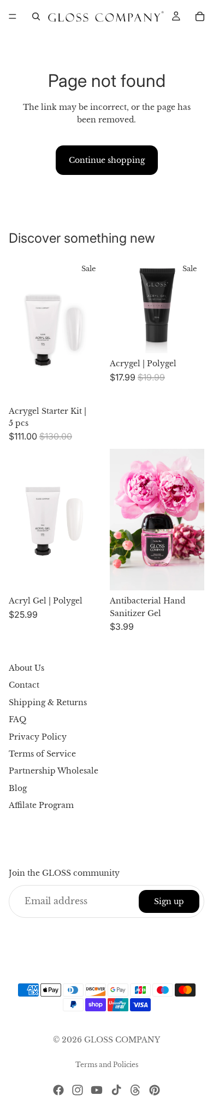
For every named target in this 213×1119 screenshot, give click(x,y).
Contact (24, 685)
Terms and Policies (106, 1065)
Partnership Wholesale (53, 771)
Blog (18, 788)
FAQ (17, 719)
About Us (26, 668)
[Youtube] (96, 1090)
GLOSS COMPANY (122, 1040)
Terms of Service (42, 754)
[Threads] (135, 1090)
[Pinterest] (154, 1090)
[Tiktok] (116, 1090)
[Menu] (12, 16)
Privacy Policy (38, 737)
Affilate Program (41, 805)
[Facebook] (58, 1090)
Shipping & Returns (48, 702)
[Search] (36, 16)
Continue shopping (107, 160)
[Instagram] (77, 1090)
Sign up (169, 901)
